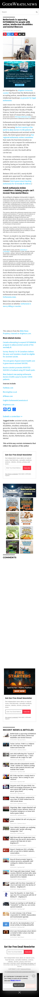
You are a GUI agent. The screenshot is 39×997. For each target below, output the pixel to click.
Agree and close (19, 985)
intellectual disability (25, 428)
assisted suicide (21, 421)
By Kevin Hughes (22, 845)
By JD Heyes (21, 937)
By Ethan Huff (21, 760)
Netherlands (20, 436)
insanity (14, 428)
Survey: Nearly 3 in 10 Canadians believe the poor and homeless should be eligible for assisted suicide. (19, 354)
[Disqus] (19, 586)
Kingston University (10, 431)
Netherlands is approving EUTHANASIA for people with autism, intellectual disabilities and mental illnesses (23, 735)
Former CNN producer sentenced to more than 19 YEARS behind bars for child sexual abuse (22, 799)
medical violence (9, 433)
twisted (6, 438)
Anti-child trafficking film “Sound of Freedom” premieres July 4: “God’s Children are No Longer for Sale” (22, 755)
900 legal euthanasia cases (23, 117)
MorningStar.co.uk (10, 392)
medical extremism (26, 431)
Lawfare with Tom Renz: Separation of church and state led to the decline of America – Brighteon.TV (22, 885)
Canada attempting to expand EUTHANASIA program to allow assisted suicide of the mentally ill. (19, 344)
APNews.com (8, 396)
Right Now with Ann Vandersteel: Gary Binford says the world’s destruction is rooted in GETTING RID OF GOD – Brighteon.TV (23, 840)
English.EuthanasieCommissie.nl (15, 400)
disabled (15, 426)
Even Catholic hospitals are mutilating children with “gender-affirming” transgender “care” (22, 829)
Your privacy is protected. (11, 474)
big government (9, 423)
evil (30, 426)
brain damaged (22, 423)
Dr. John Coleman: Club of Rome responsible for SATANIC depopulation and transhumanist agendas (23, 915)
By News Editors (22, 750)
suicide (28, 436)
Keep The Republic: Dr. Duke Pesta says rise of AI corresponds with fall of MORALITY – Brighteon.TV (23, 895)
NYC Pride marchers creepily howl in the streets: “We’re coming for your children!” (22, 777)
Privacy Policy (15, 980)
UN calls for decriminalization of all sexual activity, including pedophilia (22, 924)
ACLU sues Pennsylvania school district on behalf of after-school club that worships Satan (23, 933)
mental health (22, 433)
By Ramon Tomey (22, 803)
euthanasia (24, 426)
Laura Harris (17, 30)
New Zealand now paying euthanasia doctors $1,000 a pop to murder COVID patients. (17, 376)
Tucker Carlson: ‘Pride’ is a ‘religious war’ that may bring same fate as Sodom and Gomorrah (22, 745)
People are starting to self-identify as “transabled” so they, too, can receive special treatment (22, 905)
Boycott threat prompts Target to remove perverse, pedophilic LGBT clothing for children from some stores (21, 862)
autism (30, 421)
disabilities (7, 426)
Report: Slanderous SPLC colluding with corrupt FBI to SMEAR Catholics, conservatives (22, 851)
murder (11, 436)
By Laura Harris (21, 740)
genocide (6, 428)
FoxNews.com (8, 388)
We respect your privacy (27, 963)
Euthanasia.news (9, 297)
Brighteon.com (8, 405)
